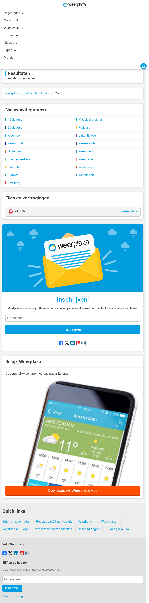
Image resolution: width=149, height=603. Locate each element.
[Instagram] (83, 343)
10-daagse (15, 119)
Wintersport (86, 175)
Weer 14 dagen (89, 529)
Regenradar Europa (15, 529)
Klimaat (9, 35)
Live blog (14, 183)
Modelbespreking (90, 119)
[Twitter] (66, 343)
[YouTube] (78, 343)
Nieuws (9, 43)
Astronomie (15, 143)
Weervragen (86, 159)
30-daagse (15, 127)
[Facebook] (61, 343)
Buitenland (15, 151)
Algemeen (14, 135)
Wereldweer (12, 28)
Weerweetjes (86, 167)
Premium (10, 57)
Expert (8, 50)
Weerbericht (86, 521)
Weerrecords (86, 143)
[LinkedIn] (72, 343)
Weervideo (85, 151)
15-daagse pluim (117, 529)
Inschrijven (73, 329)
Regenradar (12, 13)
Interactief (15, 167)
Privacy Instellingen (14, 596)
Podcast (84, 127)
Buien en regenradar (16, 521)
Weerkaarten (109, 521)
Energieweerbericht (21, 159)
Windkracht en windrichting (53, 529)
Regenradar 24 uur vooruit (54, 521)
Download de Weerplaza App (73, 490)
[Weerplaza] (74, 5)
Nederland (11, 20)
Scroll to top (143, 597)
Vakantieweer (87, 135)
